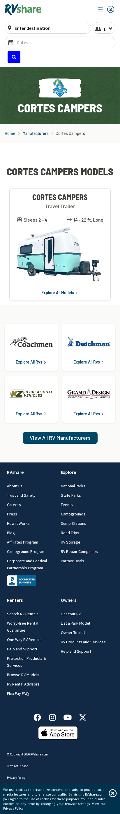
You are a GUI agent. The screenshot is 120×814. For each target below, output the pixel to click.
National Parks (73, 486)
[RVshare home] (23, 9)
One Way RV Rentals (24, 639)
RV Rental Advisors (23, 684)
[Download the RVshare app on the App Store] (58, 732)
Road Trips (70, 532)
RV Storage (70, 542)
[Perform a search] (14, 57)
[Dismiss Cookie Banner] (113, 793)
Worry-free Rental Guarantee (22, 627)
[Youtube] (70, 716)
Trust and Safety (21, 495)
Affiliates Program (22, 542)
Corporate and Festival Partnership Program (27, 564)
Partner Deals (72, 560)
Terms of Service (17, 766)
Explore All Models (57, 292)
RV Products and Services (83, 642)
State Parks (71, 495)
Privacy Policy (16, 778)
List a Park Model (75, 623)
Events (67, 504)
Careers (14, 504)
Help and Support (22, 649)
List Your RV (71, 613)
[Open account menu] (106, 9)
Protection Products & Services (26, 662)
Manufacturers (35, 133)
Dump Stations (73, 523)
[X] (82, 716)
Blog (11, 532)
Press (12, 514)
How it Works (18, 523)
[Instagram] (55, 716)
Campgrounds (73, 514)
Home (10, 133)
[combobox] (51, 28)
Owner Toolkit (73, 632)
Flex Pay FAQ (18, 693)
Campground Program (26, 551)
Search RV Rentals (22, 613)
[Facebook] (40, 716)
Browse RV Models (23, 674)
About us (14, 486)
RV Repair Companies (79, 551)
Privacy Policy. (13, 808)
